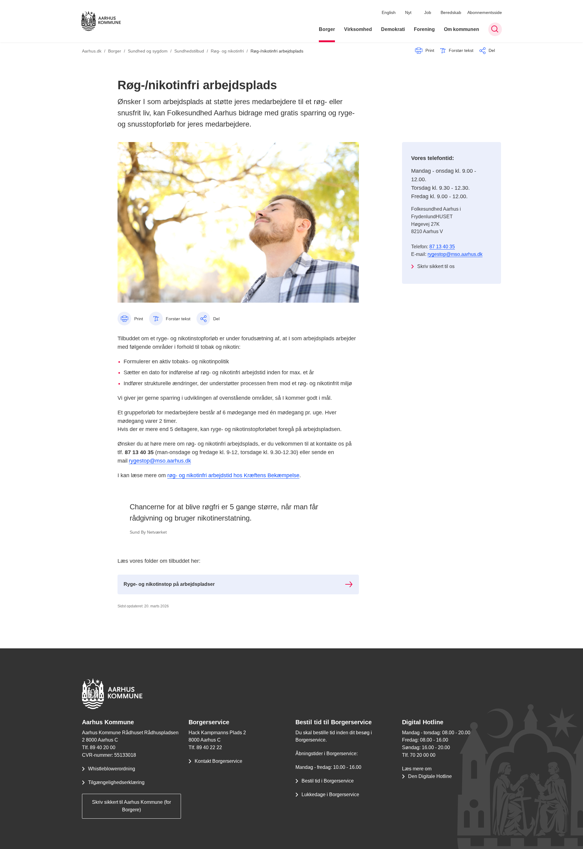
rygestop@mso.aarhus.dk (160, 461)
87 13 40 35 (442, 246)
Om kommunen (461, 29)
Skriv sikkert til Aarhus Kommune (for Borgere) (131, 806)
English (389, 12)
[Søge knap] (495, 29)
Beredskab (451, 12)
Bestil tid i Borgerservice (328, 780)
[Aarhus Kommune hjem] (101, 21)
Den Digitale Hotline (430, 776)
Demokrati (393, 29)
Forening (424, 29)
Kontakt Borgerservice (218, 761)
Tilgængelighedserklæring (116, 782)
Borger (327, 29)
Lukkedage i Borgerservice (330, 794)
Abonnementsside (484, 12)
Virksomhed (358, 29)
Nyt (408, 12)
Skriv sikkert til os (436, 266)
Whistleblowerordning (111, 768)
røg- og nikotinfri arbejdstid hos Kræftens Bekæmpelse (233, 475)
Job (427, 12)
